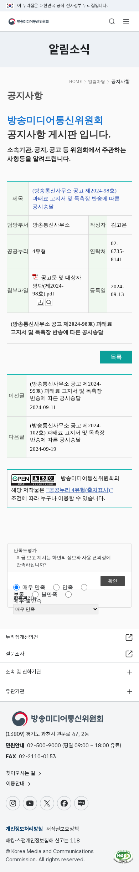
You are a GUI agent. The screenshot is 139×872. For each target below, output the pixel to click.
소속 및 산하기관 (23, 672)
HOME (75, 81)
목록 (116, 357)
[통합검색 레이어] (112, 21)
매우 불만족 (28, 601)
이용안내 (16, 783)
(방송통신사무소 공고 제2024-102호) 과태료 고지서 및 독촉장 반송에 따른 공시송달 (67, 433)
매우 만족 (33, 587)
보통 (19, 594)
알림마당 (96, 81)
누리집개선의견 (22, 637)
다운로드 (43, 302)
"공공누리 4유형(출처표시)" (79, 490)
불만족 (49, 594)
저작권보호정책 (62, 829)
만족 (67, 587)
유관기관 (15, 691)
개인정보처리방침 (24, 829)
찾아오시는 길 (21, 773)
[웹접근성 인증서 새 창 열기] (123, 854)
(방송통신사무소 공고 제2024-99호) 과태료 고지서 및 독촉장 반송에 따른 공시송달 (66, 391)
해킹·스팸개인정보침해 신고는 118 (43, 840)
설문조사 (15, 654)
